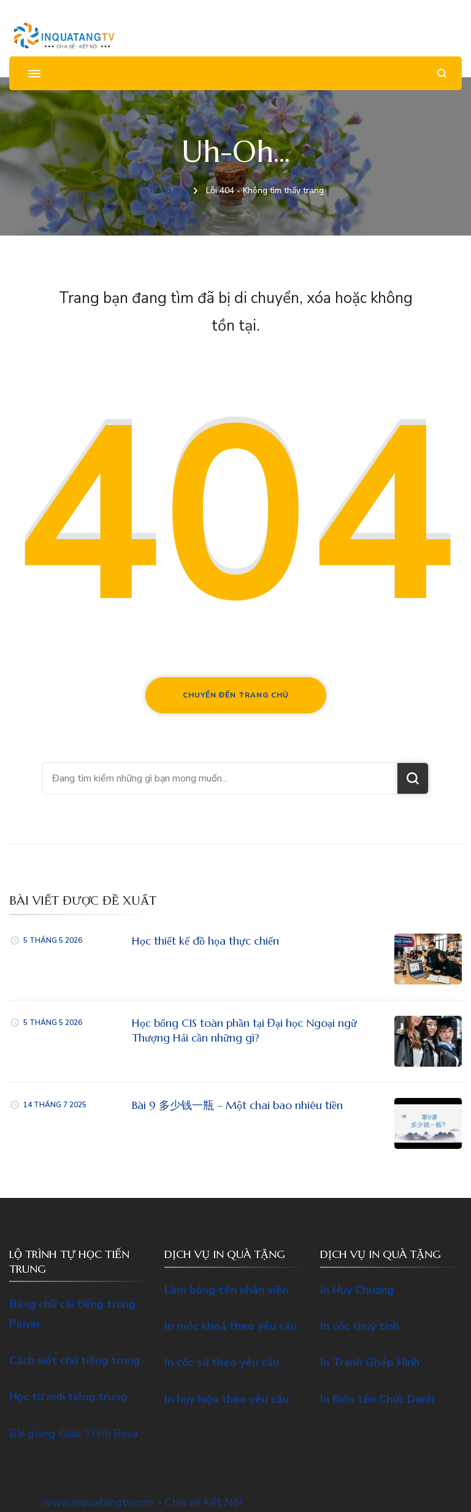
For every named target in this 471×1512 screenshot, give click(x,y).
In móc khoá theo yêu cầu (230, 1326)
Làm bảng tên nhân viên (226, 1290)
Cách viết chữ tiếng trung (74, 1360)
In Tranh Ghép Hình (369, 1362)
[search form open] (442, 73)
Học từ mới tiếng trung (68, 1396)
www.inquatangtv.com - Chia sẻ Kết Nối (142, 1502)
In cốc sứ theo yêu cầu (221, 1362)
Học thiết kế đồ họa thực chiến (205, 941)
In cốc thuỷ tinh (359, 1326)
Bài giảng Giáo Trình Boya (73, 1433)
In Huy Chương (357, 1290)
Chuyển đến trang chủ (236, 695)
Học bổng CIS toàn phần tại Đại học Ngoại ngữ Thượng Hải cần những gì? (244, 1030)
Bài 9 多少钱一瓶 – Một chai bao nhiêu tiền (237, 1105)
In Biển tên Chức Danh (377, 1399)
